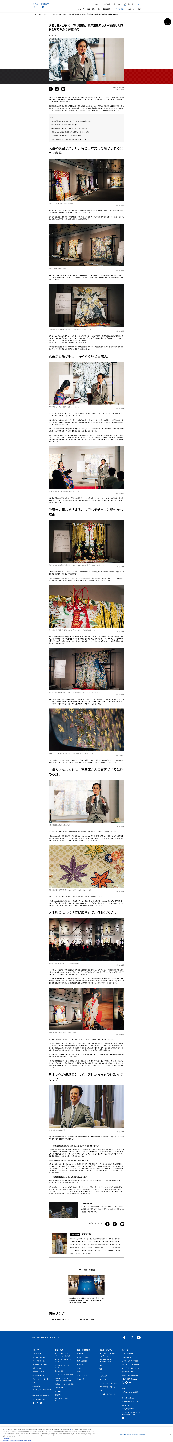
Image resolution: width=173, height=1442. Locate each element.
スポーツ (131, 9)
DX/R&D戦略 (36, 1386)
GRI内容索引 (103, 1376)
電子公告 (80, 1372)
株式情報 (80, 1364)
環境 (100, 1365)
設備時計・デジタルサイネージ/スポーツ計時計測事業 (64, 1379)
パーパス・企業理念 (38, 1357)
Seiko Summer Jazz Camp (130, 1401)
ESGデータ (103, 1380)
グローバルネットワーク (40, 1379)
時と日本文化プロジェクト (61, 1319)
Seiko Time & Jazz (128, 1398)
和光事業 (58, 1391)
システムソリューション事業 (64, 1374)
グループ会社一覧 (38, 1375)
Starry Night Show (128, 1409)
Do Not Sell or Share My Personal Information (132, 1434)
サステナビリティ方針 (39, 1364)
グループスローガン (38, 1361)
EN (129, 4)
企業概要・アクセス (38, 1372)
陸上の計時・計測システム (130, 1368)
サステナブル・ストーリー (108, 1387)
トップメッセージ (38, 1354)
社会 (100, 1369)
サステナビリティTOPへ (86, 1319)
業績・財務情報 (82, 1361)
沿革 (33, 1382)
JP (125, 4)
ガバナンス (103, 1372)
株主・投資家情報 (104, 9)
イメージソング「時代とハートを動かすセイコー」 (131, 1413)
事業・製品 (91, 9)
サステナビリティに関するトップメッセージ (108, 1355)
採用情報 (107, 4)
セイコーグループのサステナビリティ (105, 1360)
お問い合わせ (117, 4)
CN (133, 4)
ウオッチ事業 (59, 1371)
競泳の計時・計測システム (130, 1372)
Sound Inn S (126, 1405)
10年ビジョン (36, 1368)
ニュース (98, 4)
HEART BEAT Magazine (129, 1379)
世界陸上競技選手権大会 (130, 1375)
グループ (81, 9)
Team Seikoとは (127, 1354)
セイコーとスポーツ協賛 (130, 1361)
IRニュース (80, 1368)
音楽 (139, 9)
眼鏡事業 (58, 1395)
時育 (101, 1390)
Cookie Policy (6, 1438)
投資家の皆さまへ (83, 1357)
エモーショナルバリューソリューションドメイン (63, 1355)
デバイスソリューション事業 (64, 1384)
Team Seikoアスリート (129, 1357)
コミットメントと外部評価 (108, 1383)
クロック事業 (59, 1387)
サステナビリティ (119, 9)
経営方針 (80, 1354)
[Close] (170, 1434)
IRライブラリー (82, 1375)
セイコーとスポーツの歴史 (130, 1364)
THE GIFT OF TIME (38, 1399)
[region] (86, 1434)
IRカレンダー (81, 1379)
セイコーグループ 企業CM (40, 1395)
